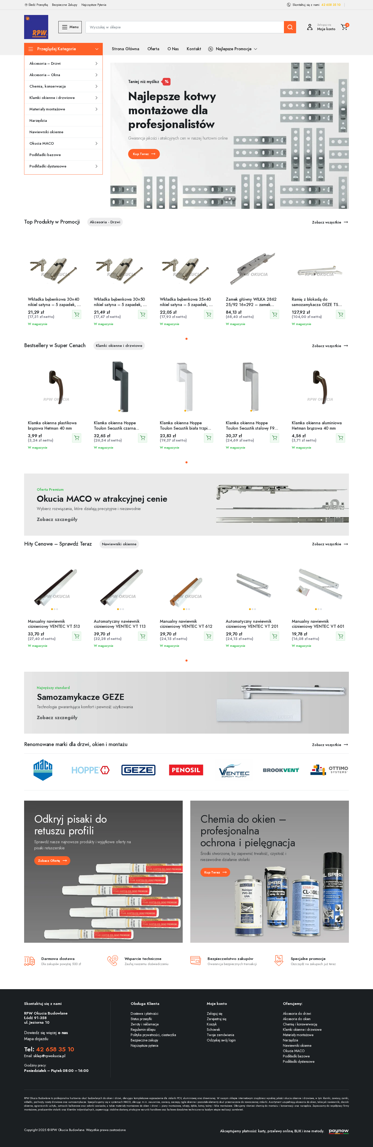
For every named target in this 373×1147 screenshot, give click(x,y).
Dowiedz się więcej (46, 1033)
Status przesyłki (141, 1018)
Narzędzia (38, 120)
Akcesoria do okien (297, 1018)
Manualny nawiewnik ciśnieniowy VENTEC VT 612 (186, 624)
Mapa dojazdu (36, 1039)
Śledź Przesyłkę (38, 5)
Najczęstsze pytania (144, 1045)
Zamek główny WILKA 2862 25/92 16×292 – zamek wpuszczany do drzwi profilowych (251, 307)
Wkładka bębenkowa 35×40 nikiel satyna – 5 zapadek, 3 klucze (185, 304)
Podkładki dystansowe (47, 166)
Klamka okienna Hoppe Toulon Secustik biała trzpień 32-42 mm (186, 428)
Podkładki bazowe (45, 155)
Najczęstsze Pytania (93, 5)
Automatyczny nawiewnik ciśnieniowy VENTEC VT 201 (252, 624)
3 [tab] (233, 199)
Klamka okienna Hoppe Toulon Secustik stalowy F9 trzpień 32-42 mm (250, 428)
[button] (344, 27)
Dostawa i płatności (144, 1013)
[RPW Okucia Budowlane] (36, 27)
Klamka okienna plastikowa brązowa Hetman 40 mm (52, 425)
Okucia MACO (41, 143)
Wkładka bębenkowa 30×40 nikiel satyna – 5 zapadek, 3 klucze (53, 304)
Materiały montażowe (47, 109)
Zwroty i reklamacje (145, 1024)
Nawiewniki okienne (46, 132)
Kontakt (194, 49)
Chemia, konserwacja (47, 86)
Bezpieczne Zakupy (64, 5)
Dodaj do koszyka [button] (76, 314)
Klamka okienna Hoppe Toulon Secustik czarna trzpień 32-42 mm (115, 428)
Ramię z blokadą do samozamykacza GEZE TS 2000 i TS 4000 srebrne (315, 304)
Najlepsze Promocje (233, 49)
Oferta (153, 49)
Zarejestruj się (216, 1018)
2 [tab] (230, 199)
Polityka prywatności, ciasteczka (153, 1034)
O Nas (173, 49)
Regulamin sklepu (143, 1029)
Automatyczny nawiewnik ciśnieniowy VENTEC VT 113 (120, 624)
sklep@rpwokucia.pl (49, 1055)
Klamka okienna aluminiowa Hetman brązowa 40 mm (317, 425)
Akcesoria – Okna (44, 75)
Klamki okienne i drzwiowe (52, 97)
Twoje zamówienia (220, 1034)
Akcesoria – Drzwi (45, 63)
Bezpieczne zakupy (144, 1040)
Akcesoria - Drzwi (105, 222)
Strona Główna (125, 49)
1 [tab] (226, 199)
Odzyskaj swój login (221, 1040)
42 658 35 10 (331, 5)
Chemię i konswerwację (300, 1024)
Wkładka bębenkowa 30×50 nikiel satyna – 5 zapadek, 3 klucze (119, 304)
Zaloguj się (214, 1013)
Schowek (213, 1029)
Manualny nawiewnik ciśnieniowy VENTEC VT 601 (318, 624)
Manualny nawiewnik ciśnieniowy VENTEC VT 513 (54, 624)
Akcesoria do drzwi (297, 1013)
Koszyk (212, 1024)
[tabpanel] (229, 136)
